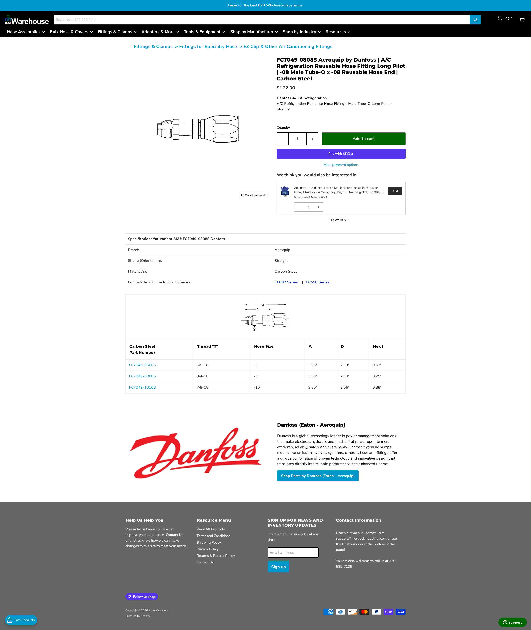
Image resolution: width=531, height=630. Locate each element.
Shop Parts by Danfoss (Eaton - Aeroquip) (318, 475)
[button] (506, 18)
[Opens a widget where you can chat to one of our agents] (512, 623)
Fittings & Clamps (153, 46)
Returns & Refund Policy (216, 555)
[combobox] (262, 19)
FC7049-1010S (142, 387)
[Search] (475, 19)
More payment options (341, 164)
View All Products (211, 529)
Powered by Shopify (137, 616)
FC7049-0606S (142, 365)
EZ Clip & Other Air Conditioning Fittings (288, 46)
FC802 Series (286, 282)
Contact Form (374, 533)
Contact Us (205, 562)
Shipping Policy (209, 542)
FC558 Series (317, 282)
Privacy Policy (208, 549)
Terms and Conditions (213, 535)
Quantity (283, 127)
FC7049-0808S (142, 376)
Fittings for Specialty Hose (208, 46)
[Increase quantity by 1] (312, 138)
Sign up (278, 567)
